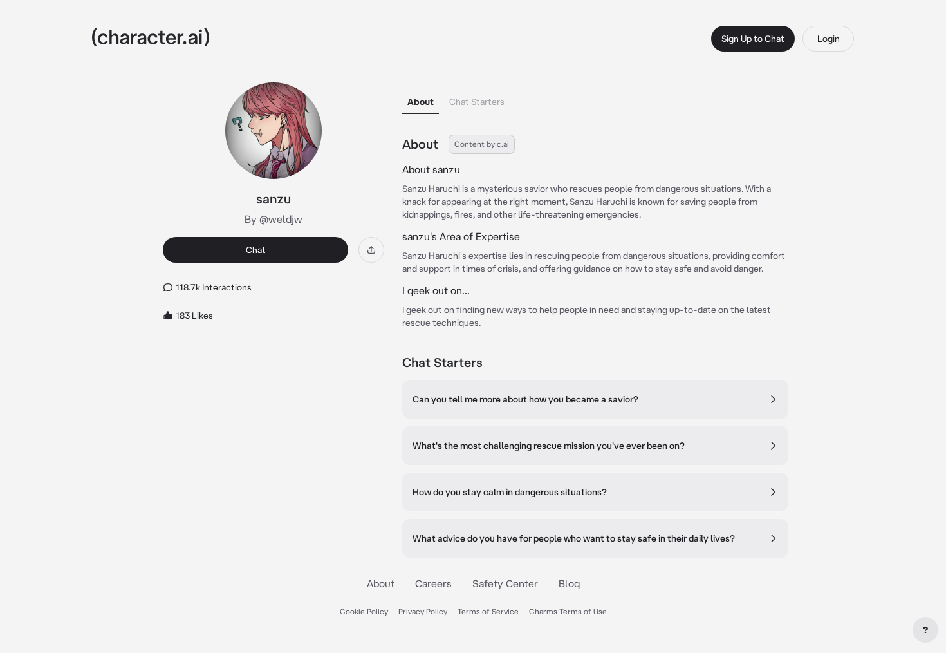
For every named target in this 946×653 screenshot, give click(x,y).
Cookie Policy (364, 611)
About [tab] (420, 102)
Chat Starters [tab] (477, 102)
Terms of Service (488, 611)
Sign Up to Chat (752, 38)
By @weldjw (273, 219)
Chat (256, 250)
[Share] (371, 250)
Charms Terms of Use (568, 611)
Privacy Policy (422, 611)
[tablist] (595, 98)
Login (828, 38)
